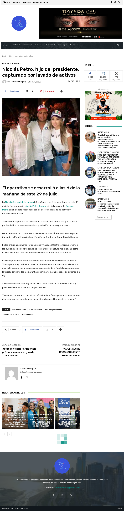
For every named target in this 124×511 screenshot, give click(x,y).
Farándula (103, 187)
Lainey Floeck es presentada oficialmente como (109, 191)
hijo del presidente (53, 309)
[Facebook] (111, 2)
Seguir (103, 73)
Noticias (13, 56)
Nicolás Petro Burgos (35, 206)
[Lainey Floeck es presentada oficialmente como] (90, 190)
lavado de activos (11, 314)
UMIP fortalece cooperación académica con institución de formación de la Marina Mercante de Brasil (108, 206)
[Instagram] (115, 2)
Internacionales (26, 56)
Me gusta (90, 73)
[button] (118, 45)
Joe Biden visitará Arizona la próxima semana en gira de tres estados (19, 352)
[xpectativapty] (4, 82)
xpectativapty (18, 82)
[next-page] (9, 434)
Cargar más (102, 217)
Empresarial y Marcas (41, 415)
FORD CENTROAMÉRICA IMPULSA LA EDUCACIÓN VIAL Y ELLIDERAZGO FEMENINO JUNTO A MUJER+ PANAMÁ (41, 422)
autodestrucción (19, 309)
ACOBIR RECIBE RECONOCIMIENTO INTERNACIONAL (69, 352)
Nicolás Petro (28, 314)
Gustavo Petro (35, 309)
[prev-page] (4, 434)
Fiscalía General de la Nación (19, 202)
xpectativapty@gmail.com (67, 487)
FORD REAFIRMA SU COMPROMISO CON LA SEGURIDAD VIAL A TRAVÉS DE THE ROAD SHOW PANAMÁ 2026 (67, 420)
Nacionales (15, 410)
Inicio (4, 56)
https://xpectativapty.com (31, 372)
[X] (119, 2)
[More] (61, 91)
